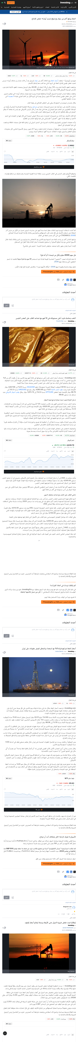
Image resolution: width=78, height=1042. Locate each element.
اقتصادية (6, 7)
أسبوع (69, 151)
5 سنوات (52, 151)
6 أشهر (61, 151)
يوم (72, 151)
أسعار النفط (54, 81)
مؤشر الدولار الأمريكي (12, 392)
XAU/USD (31, 387)
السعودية (11, 96)
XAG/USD (22, 390)
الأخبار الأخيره (72, 7)
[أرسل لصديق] (58, 280)
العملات (47, 7)
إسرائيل (34, 107)
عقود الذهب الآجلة (57, 390)
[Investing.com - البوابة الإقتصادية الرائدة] (66, 3)
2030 (73, 235)
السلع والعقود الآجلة (37, 7)
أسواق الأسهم (26, 7)
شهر (65, 151)
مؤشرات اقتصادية (16, 7)
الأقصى (47, 151)
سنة (57, 151)
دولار (36, 81)
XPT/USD (49, 392)
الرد (72, 914)
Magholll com (67, 906)
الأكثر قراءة (64, 7)
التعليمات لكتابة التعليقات (70, 310)
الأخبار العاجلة (55, 7)
